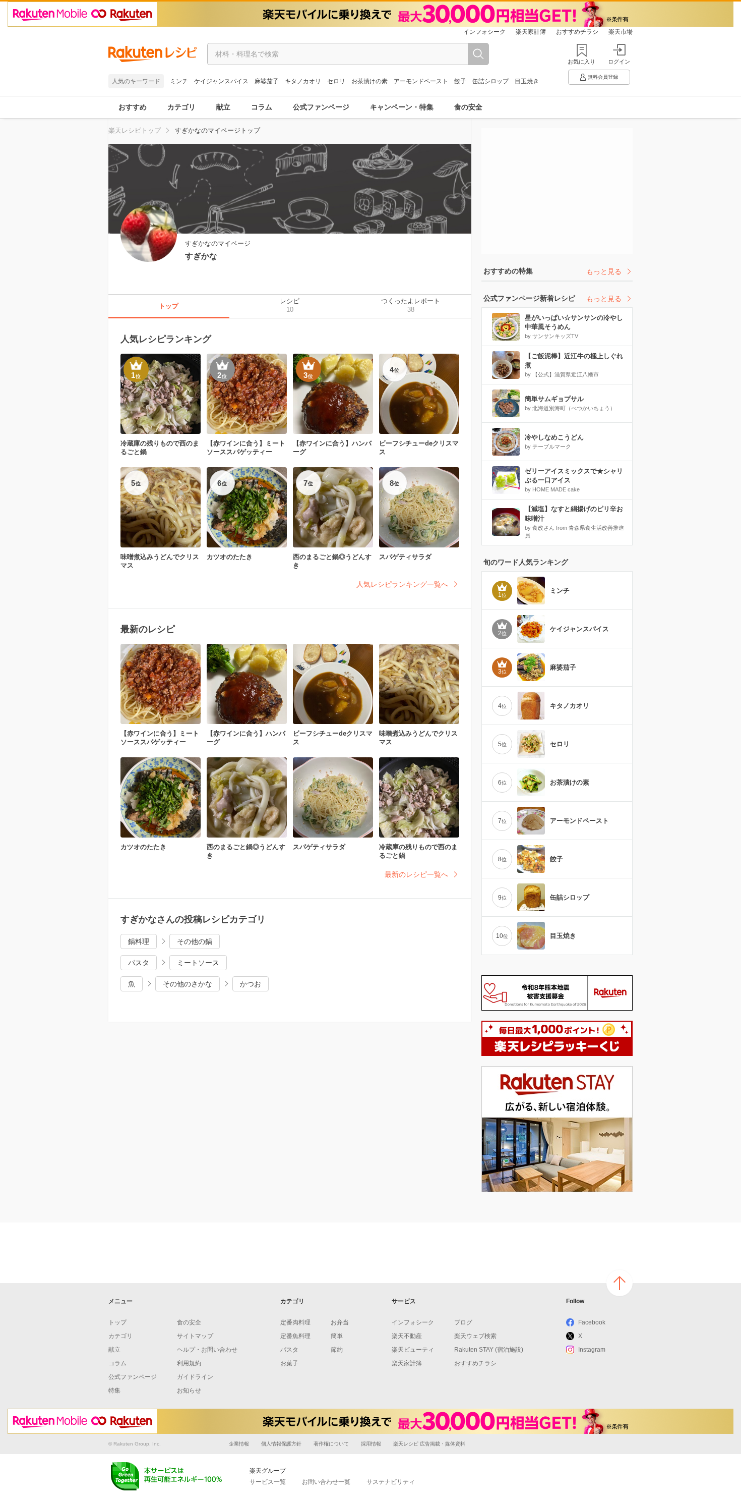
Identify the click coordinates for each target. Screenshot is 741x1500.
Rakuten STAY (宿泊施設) (488, 1349)
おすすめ (132, 107)
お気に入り (581, 62)
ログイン (619, 62)
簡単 (337, 1336)
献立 (223, 107)
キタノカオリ (303, 81)
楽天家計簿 (531, 31)
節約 (337, 1349)
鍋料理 (138, 941)
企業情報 (239, 1444)
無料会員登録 (603, 77)
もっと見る (604, 271)
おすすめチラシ (577, 31)
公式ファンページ (321, 107)
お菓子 (289, 1363)
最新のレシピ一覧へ (416, 874)
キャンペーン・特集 (402, 107)
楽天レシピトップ (134, 130)
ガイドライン (195, 1376)
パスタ (138, 963)
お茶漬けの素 (369, 81)
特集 (114, 1390)
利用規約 (189, 1363)
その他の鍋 (194, 941)
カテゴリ (181, 107)
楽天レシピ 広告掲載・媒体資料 (429, 1444)
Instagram (591, 1349)
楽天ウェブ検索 (475, 1336)
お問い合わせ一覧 (326, 1481)
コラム (261, 107)
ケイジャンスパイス (221, 81)
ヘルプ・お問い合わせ (207, 1349)
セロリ (336, 81)
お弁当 (340, 1322)
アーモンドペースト (421, 81)
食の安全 (468, 107)
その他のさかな (187, 984)
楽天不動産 (407, 1336)
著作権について (331, 1444)
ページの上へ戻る (619, 1283)
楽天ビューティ (413, 1349)
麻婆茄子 (267, 81)
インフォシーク (484, 31)
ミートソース (198, 963)
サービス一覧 (268, 1481)
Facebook (591, 1322)
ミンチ (179, 81)
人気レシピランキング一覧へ (402, 584)
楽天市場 (620, 31)
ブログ (463, 1322)
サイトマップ (195, 1336)
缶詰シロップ (490, 81)
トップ (117, 1322)
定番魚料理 (295, 1336)
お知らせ (189, 1390)
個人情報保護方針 (281, 1444)
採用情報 (371, 1444)
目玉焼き (527, 81)
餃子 (460, 81)
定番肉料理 (295, 1322)
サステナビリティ (390, 1481)
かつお (250, 984)
